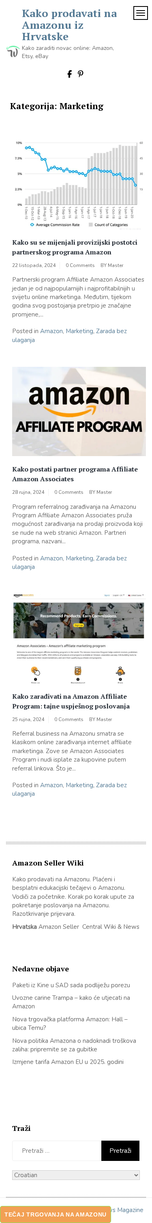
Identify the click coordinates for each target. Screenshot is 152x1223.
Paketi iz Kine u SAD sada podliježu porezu (71, 985)
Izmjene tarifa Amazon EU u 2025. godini (68, 1062)
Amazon (51, 331)
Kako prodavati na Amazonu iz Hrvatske (69, 24)
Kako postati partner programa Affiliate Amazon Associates (75, 474)
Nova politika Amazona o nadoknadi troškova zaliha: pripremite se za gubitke (74, 1045)
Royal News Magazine (112, 1210)
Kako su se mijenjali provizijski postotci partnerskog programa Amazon (74, 247)
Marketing (79, 331)
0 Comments (80, 265)
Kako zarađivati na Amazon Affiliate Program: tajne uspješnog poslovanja (71, 701)
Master (115, 265)
